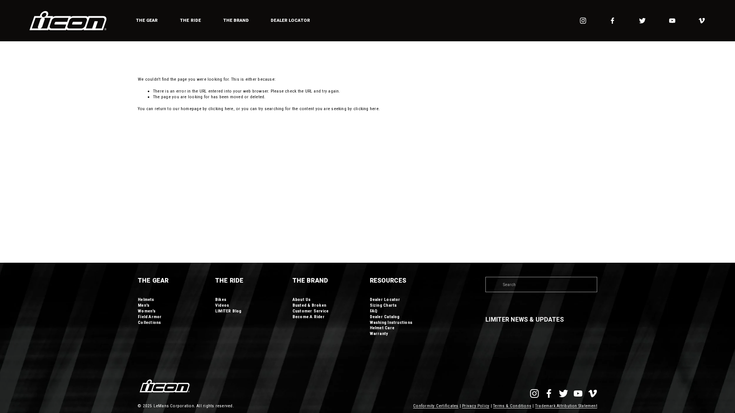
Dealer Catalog (385, 316)
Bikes (220, 299)
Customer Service (310, 311)
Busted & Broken (309, 305)
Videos (222, 305)
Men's (143, 305)
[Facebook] (612, 20)
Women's (147, 311)
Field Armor (150, 316)
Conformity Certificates (435, 405)
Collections (149, 322)
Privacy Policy (475, 405)
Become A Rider (308, 316)
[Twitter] (642, 20)
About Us (301, 299)
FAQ (374, 311)
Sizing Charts (383, 305)
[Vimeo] (702, 20)
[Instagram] (583, 20)
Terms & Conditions (512, 405)
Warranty (379, 333)
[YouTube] (672, 20)
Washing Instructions (391, 322)
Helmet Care (382, 327)
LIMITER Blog (228, 311)
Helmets (146, 299)
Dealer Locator (290, 20)
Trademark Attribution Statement (566, 405)
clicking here (221, 108)
